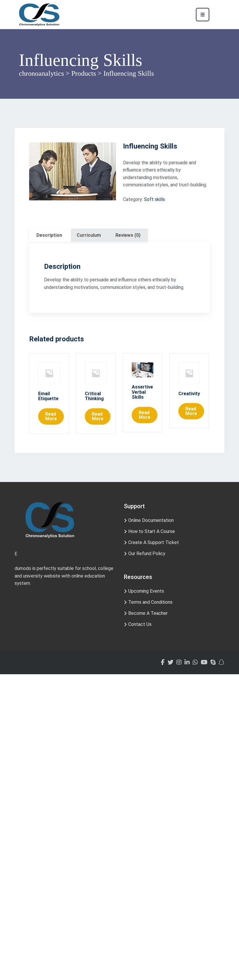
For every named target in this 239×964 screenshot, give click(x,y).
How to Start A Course (151, 531)
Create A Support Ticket (153, 542)
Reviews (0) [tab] (127, 235)
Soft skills (154, 199)
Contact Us (140, 624)
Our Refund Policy (146, 553)
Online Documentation (151, 520)
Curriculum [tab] (89, 235)
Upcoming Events (146, 591)
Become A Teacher (148, 613)
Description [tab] (49, 235)
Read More (51, 416)
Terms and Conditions (150, 602)
